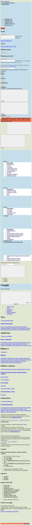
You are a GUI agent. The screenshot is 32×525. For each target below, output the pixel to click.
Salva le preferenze (12, 441)
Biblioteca (9, 311)
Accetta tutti (24, 420)
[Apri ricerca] (19, 128)
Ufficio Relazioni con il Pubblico (12, 489)
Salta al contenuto (5, 1)
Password (17, 38)
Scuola (5, 279)
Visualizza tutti (10, 306)
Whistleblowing (7, 494)
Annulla (3, 116)
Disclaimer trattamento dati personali (9, 511)
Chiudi (2, 77)
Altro (8, 308)
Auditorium (10, 309)
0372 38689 (9, 457)
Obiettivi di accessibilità (9, 492)
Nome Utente (18, 36)
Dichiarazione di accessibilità (11, 491)
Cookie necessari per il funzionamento (10, 436)
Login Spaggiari (12, 66)
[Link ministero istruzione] (7, 2)
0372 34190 (9, 459)
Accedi (2, 28)
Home (5, 278)
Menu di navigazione (21, 303)
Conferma (8, 116)
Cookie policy (7, 485)
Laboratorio (10, 313)
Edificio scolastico (11, 312)
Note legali (6, 487)
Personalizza (4, 420)
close (2, 147)
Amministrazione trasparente (11, 497)
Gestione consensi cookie (10, 495)
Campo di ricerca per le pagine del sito (10, 262)
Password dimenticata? (6, 40)
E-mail (17, 60)
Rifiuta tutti (13, 420)
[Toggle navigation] (13, 140)
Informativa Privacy (8, 488)
